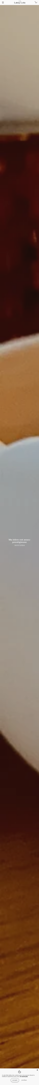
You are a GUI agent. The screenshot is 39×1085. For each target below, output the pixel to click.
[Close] (37, 1070)
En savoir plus (24, 1076)
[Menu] (3, 2)
